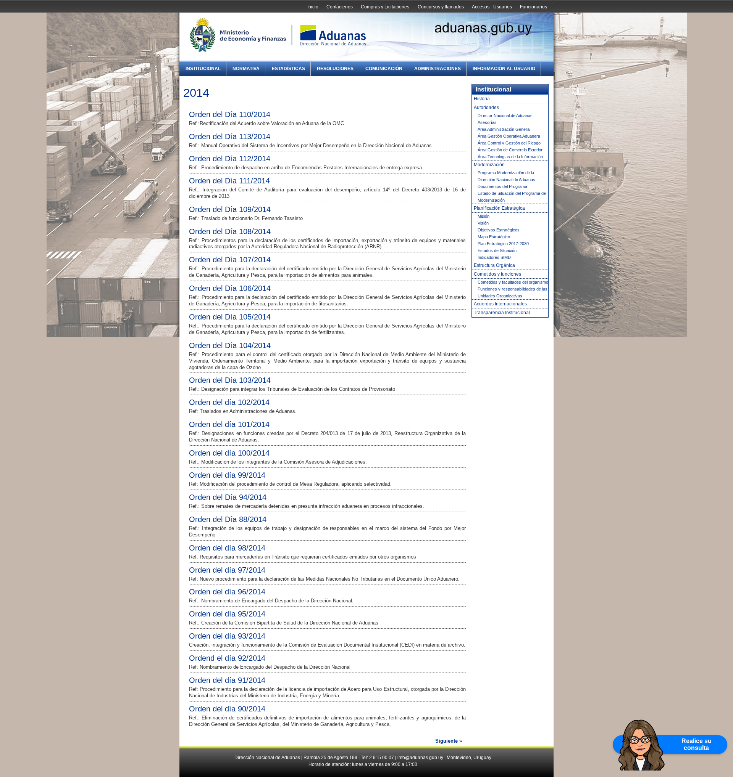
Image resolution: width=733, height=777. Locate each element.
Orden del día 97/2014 (227, 570)
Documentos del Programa (502, 186)
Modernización (489, 164)
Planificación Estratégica (499, 208)
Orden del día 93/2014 (227, 636)
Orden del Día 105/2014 (230, 317)
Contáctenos (339, 7)
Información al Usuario (504, 68)
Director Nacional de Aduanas (505, 115)
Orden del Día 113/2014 (229, 136)
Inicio (312, 7)
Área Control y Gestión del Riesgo (509, 143)
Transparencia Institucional (502, 312)
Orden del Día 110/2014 (229, 114)
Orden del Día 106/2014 (230, 288)
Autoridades (486, 107)
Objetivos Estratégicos (499, 230)
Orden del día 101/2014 (229, 424)
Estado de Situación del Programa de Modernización (512, 196)
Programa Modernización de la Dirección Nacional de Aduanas (506, 176)
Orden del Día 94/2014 (227, 497)
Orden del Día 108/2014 (230, 231)
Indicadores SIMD (494, 257)
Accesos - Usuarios (492, 7)
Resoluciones (335, 68)
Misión (483, 216)
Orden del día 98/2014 (227, 548)
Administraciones (437, 68)
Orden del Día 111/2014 (229, 181)
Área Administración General (504, 129)
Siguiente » (448, 741)
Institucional (203, 68)
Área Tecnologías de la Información (510, 156)
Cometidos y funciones (497, 274)
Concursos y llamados (441, 7)
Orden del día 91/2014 (227, 680)
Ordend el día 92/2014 (227, 658)
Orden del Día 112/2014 (229, 158)
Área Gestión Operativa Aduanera (509, 136)
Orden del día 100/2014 (229, 453)
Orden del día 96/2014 (227, 592)
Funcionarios (533, 7)
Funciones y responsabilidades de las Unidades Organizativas (512, 292)
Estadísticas (288, 68)
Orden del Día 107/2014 (230, 259)
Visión (483, 223)
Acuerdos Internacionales (500, 304)
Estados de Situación (497, 250)
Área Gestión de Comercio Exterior (510, 150)
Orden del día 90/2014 (227, 709)
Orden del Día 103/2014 (230, 380)
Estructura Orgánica (494, 265)
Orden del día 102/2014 (229, 402)
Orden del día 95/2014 (227, 614)
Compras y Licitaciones (385, 7)
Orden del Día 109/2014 (230, 209)
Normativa (246, 68)
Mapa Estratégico (494, 236)
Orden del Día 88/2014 (227, 519)
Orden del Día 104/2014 (230, 345)
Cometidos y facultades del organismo (513, 282)
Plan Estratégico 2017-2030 (503, 243)
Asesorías (487, 122)
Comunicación (383, 68)
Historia (482, 98)
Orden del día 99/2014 (227, 475)
